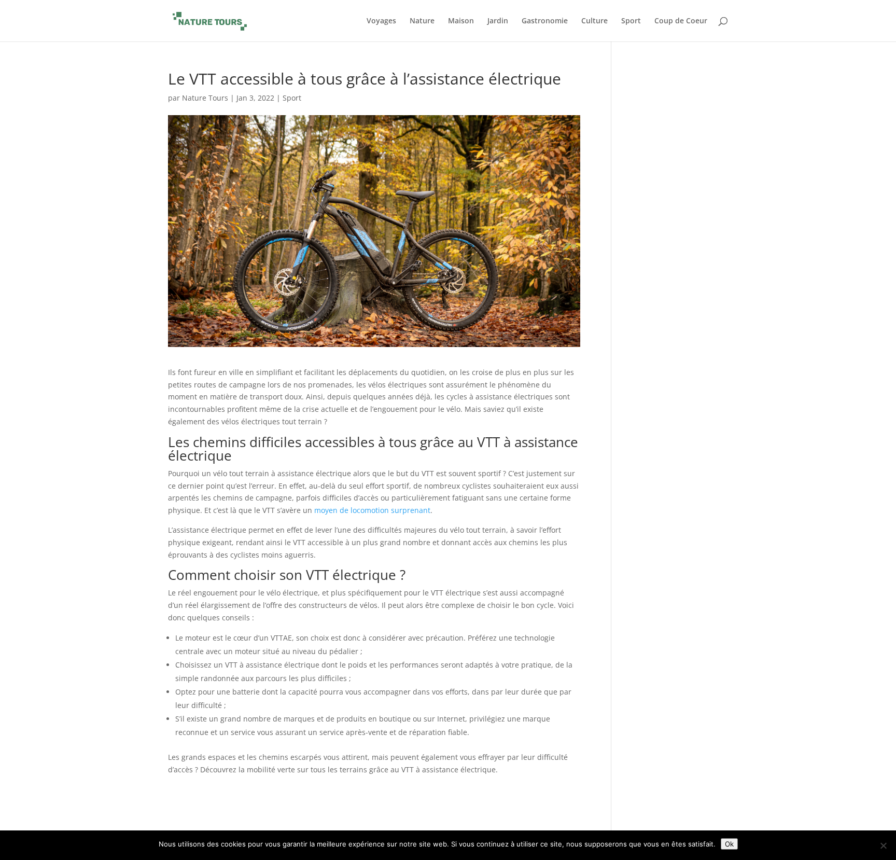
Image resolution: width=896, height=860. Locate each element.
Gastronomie (545, 21)
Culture (594, 21)
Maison (461, 21)
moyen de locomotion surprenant (372, 510)
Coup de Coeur (680, 21)
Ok (729, 844)
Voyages (381, 21)
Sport (631, 21)
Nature (422, 21)
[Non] (883, 845)
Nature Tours (205, 98)
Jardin (497, 21)
